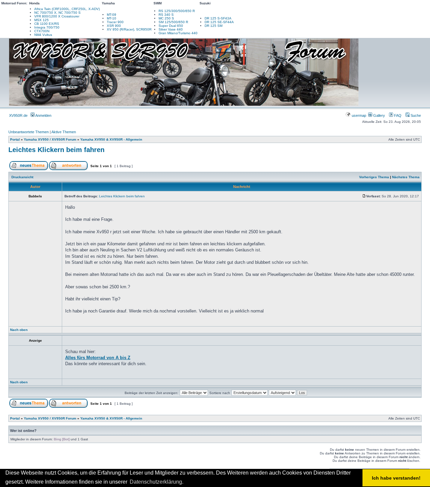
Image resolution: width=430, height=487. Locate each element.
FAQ (397, 115)
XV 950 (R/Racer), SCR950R (129, 29)
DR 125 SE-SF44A (219, 22)
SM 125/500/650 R (173, 22)
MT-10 (111, 18)
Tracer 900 (115, 22)
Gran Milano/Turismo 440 (178, 33)
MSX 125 (41, 20)
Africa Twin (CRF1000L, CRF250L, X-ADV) (67, 9)
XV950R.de (18, 115)
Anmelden (43, 115)
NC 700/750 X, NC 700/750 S (57, 12)
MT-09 (111, 14)
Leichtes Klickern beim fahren (56, 149)
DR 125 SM (213, 26)
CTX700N (41, 31)
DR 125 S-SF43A (218, 18)
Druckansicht (22, 177)
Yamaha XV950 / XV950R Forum (50, 139)
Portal (15, 139)
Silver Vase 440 (171, 29)
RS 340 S (166, 14)
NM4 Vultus (43, 35)
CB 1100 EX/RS (46, 24)
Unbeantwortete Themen (28, 132)
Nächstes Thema (406, 177)
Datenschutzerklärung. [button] (156, 482)
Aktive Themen (63, 132)
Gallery (378, 115)
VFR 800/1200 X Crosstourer (56, 16)
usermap (359, 115)
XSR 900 (114, 26)
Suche (415, 115)
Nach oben (19, 330)
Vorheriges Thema (374, 177)
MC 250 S (166, 18)
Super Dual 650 (171, 26)
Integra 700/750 (46, 27)
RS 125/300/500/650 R (177, 11)
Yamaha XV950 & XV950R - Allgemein (111, 139)
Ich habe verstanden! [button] (396, 478)
